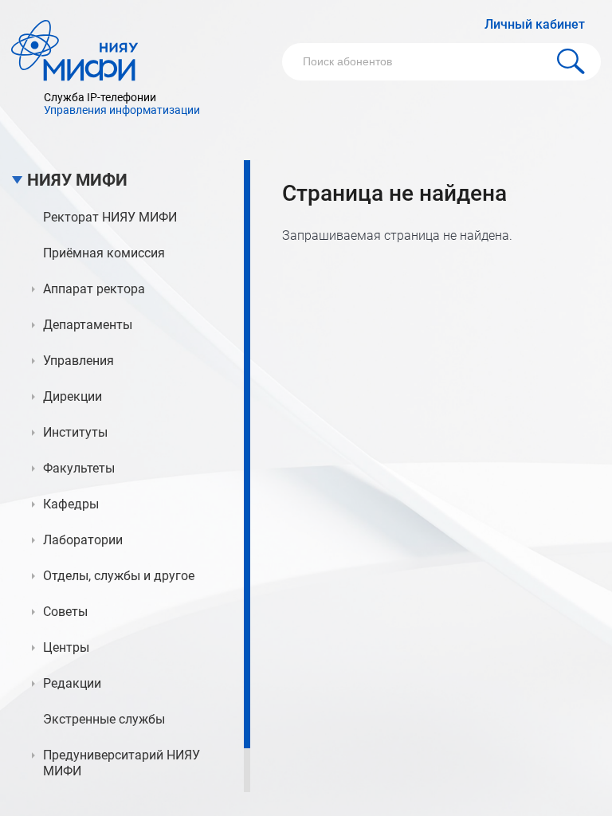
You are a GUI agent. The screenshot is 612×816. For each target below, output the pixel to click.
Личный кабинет (534, 24)
